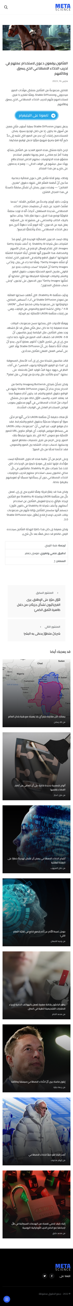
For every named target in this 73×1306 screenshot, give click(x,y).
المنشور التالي (52, 626)
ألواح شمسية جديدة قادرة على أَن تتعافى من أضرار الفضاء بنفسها (40, 787)
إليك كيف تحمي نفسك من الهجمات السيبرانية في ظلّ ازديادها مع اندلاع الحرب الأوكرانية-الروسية (38, 1225)
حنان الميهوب (56, 868)
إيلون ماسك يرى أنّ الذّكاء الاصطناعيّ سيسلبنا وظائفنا (38, 1081)
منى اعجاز (58, 795)
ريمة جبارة (57, 1087)
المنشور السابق (44, 592)
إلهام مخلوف (56, 1160)
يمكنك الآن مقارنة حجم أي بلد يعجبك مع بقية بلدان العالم (36, 716)
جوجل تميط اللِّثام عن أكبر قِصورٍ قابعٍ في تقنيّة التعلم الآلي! (39, 933)
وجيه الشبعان (56, 941)
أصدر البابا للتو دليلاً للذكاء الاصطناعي (47, 1154)
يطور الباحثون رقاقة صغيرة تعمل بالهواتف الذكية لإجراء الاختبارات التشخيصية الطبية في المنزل (37, 1006)
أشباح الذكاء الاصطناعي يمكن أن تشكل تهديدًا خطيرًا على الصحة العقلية (36, 860)
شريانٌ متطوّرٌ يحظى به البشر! (42, 633)
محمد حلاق (57, 1233)
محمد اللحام (57, 1014)
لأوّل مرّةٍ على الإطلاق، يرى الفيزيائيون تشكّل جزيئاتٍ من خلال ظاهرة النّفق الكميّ (38, 605)
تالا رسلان (58, 722)
